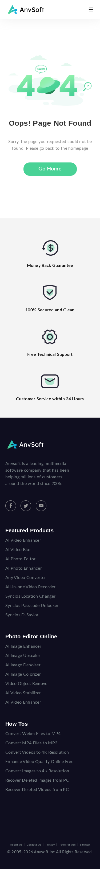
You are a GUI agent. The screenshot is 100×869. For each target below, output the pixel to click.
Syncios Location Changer (30, 596)
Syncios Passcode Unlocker (32, 605)
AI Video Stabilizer (23, 693)
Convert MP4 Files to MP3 (31, 743)
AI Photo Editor (20, 559)
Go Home (50, 169)
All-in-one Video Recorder (30, 587)
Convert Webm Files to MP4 (33, 734)
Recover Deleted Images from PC (37, 780)
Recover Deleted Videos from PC (37, 790)
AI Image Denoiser (23, 665)
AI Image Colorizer (23, 674)
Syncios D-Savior (22, 615)
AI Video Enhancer (23, 540)
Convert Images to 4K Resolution (37, 771)
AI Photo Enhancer (23, 568)
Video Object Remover (27, 684)
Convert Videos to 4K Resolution (37, 752)
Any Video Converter (25, 578)
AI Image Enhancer (23, 646)
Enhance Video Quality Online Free (39, 762)
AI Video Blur (18, 550)
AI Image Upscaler (22, 656)
